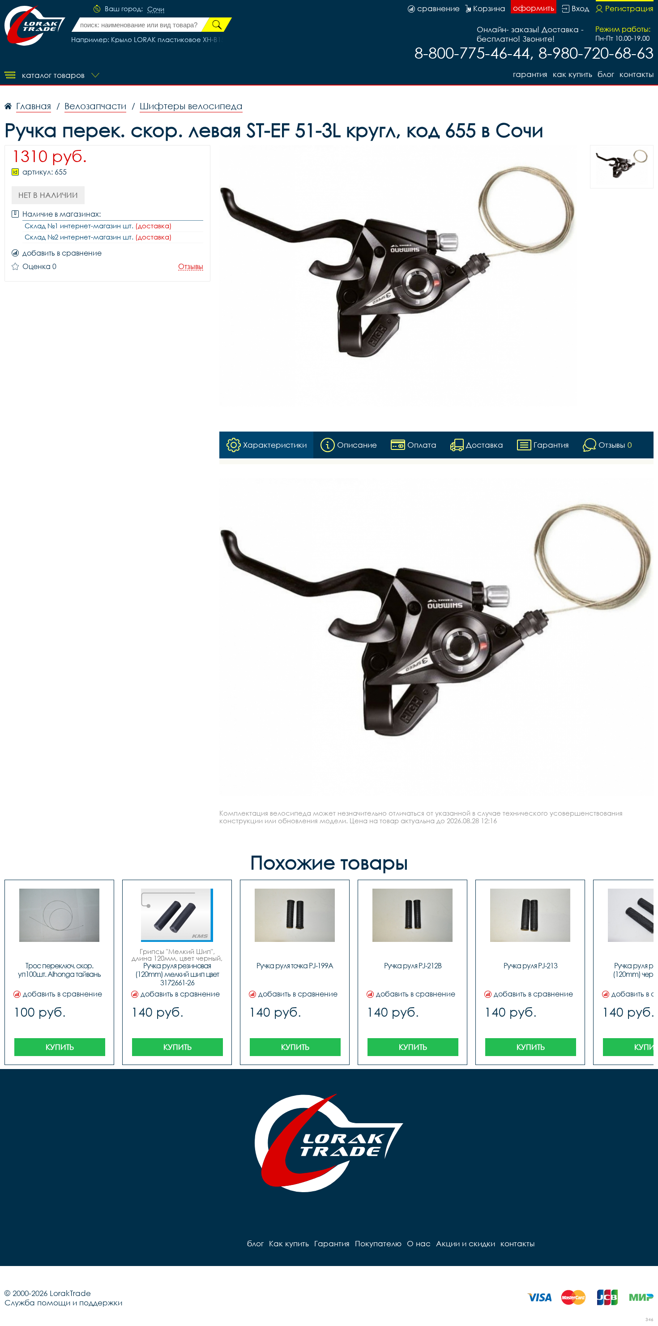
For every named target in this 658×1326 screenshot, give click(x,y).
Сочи (155, 9)
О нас (419, 1243)
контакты (637, 74)
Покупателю (378, 1243)
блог (606, 74)
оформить (533, 8)
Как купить (572, 74)
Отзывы (190, 266)
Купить (60, 1047)
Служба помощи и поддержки (63, 1302)
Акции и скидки (465, 1243)
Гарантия (530, 74)
